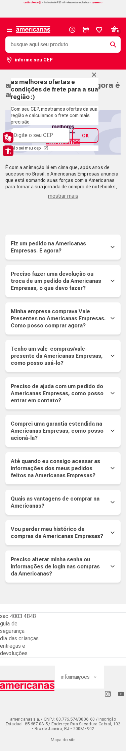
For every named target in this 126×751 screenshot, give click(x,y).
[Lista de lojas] (86, 29)
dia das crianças (19, 638)
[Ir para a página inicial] (27, 685)
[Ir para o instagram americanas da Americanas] (108, 693)
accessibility (8, 150)
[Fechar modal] (94, 74)
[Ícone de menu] (9, 30)
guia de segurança (12, 627)
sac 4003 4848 (18, 616)
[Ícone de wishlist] (99, 29)
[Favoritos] (99, 29)
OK (85, 135)
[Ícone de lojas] (86, 29)
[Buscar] (111, 44)
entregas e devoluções (14, 649)
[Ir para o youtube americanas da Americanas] (121, 693)
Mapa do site (63, 739)
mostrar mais (63, 196)
